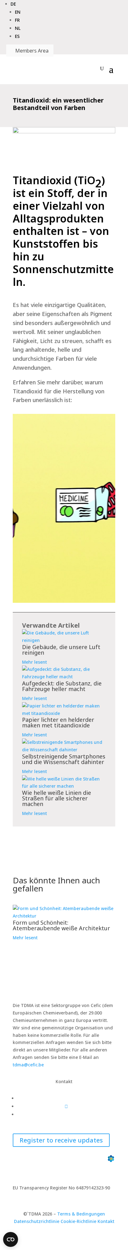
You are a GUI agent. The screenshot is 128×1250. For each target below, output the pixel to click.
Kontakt (106, 1221)
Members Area (30, 50)
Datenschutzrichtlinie (36, 1221)
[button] (13, 4)
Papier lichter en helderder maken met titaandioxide (58, 722)
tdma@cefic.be (28, 1065)
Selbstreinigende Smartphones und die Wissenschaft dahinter (63, 759)
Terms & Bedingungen (81, 1214)
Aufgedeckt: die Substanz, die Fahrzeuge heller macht (62, 686)
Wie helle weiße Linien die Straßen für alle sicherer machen (56, 798)
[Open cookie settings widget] (10, 1239)
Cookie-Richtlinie (78, 1221)
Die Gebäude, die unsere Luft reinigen (61, 649)
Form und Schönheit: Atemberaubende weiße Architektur (61, 925)
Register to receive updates (61, 1140)
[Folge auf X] (66, 1106)
